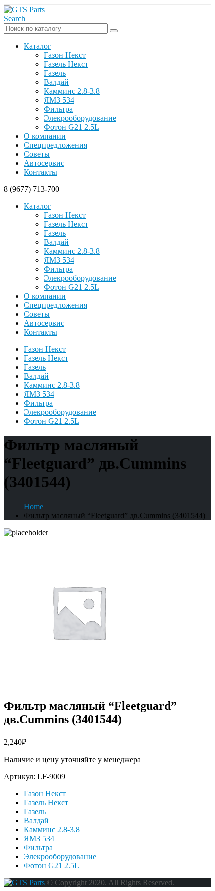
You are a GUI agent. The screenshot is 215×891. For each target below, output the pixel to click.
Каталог (38, 46)
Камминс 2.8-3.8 (72, 91)
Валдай (56, 82)
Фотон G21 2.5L (72, 127)
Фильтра (58, 109)
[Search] (114, 30)
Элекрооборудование (80, 118)
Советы (37, 154)
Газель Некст (66, 64)
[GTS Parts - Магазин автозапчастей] (24, 9)
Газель (55, 73)
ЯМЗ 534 (59, 100)
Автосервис (44, 163)
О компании (45, 136)
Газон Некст (65, 55)
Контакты (41, 172)
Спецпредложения (56, 145)
